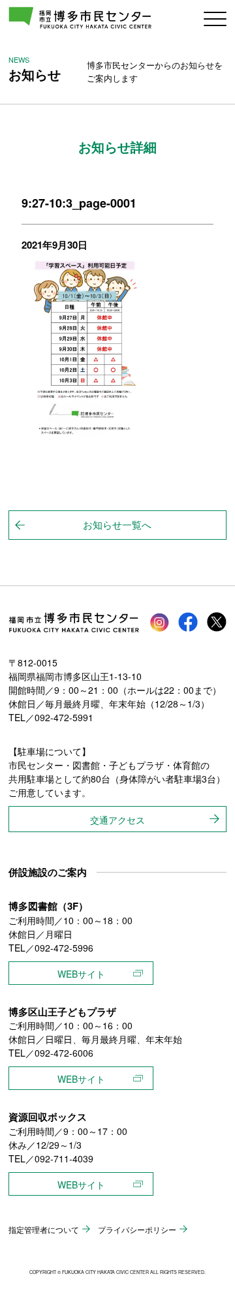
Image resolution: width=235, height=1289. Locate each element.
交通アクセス (117, 819)
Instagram (159, 622)
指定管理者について (43, 1229)
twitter (217, 622)
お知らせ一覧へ (117, 524)
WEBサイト (81, 973)
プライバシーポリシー (137, 1229)
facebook (188, 622)
